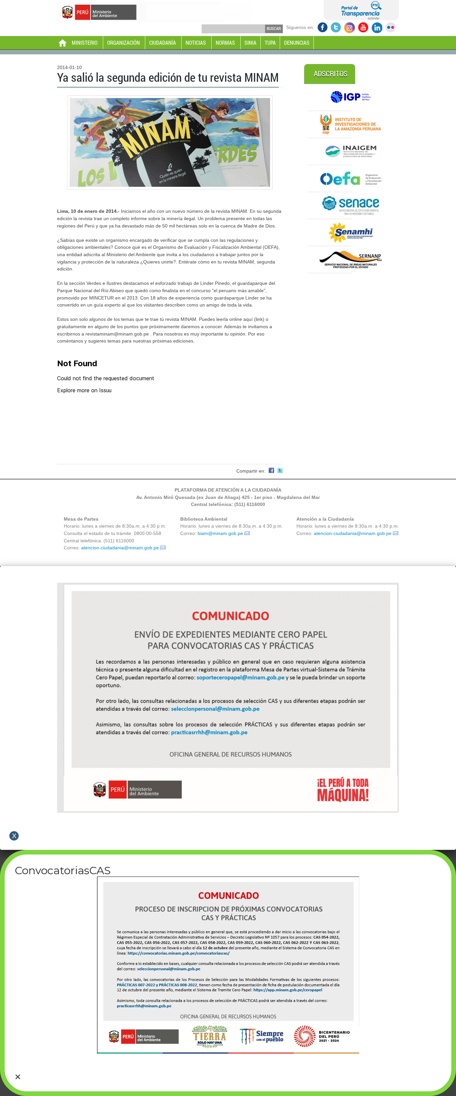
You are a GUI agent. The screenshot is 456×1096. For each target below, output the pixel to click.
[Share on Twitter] (280, 471)
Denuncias (296, 42)
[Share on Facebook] (271, 471)
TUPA (270, 42)
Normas (225, 42)
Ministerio (84, 42)
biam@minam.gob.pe (220, 533)
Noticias (196, 42)
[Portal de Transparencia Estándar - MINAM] (361, 18)
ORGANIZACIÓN (123, 42)
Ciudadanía (162, 42)
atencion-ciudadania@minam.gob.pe (120, 547)
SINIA (250, 42)
